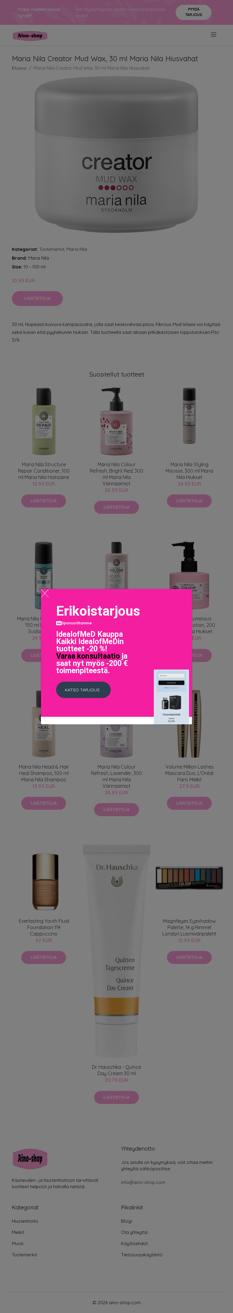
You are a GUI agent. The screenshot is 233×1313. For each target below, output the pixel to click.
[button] (83, 690)
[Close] (45, 593)
